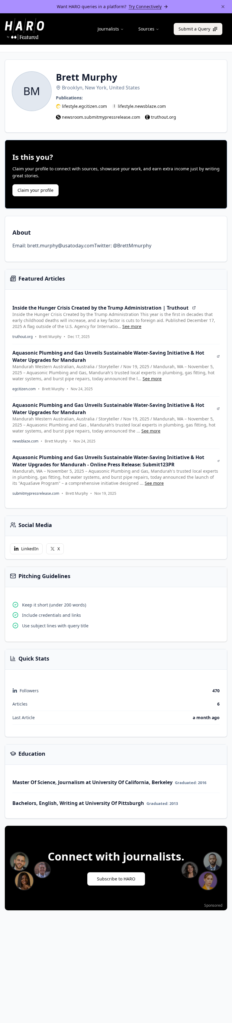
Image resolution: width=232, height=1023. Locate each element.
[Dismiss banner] (223, 6)
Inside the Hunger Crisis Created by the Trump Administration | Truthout (100, 307)
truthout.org (163, 117)
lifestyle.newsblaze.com (142, 106)
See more (131, 326)
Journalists (108, 29)
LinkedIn (30, 549)
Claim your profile (35, 190)
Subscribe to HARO (116, 879)
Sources (146, 29)
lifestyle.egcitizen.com (84, 106)
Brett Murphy (50, 336)
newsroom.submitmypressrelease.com (101, 117)
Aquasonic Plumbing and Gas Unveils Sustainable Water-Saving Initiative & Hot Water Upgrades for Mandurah (108, 356)
